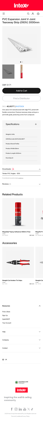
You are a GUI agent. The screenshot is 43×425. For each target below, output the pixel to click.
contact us (20, 178)
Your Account (6, 323)
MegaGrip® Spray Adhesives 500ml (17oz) (16, 232)
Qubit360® (6, 319)
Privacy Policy (26, 416)
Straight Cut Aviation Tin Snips (12, 280)
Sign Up (5, 315)
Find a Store (6, 312)
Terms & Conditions (16, 416)
